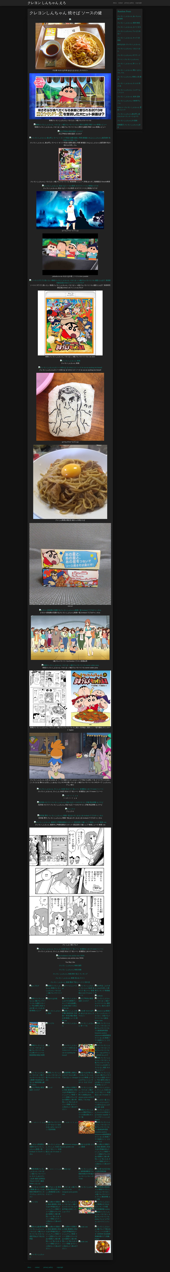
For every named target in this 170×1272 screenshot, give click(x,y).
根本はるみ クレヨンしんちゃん (129, 44)
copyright (138, 3)
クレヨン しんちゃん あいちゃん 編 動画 (129, 17)
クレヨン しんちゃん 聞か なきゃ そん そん (129, 71)
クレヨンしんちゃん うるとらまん (129, 50)
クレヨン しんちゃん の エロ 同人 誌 (128, 85)
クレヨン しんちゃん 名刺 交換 (128, 96)
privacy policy (129, 3)
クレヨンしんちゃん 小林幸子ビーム (129, 102)
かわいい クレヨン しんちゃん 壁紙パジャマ (129, 109)
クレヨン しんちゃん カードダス (129, 27)
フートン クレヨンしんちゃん (128, 59)
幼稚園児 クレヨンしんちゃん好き (129, 126)
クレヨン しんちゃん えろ (47, 3)
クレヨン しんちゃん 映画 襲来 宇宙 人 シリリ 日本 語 (70, 982)
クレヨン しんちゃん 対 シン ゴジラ (128, 65)
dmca (115, 3)
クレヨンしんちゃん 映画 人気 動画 (129, 78)
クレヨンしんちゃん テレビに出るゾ (129, 32)
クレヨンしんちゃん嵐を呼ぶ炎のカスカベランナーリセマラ (128, 115)
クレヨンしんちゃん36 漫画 (127, 120)
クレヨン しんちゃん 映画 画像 (70, 970)
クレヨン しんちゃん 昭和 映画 (128, 23)
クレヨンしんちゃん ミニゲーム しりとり (129, 91)
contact (120, 3)
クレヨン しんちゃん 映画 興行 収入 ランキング (70, 974)
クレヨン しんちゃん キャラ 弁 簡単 (128, 39)
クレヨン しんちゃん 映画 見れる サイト (70, 978)
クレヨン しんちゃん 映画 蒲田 (70, 965)
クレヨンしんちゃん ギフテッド (129, 55)
